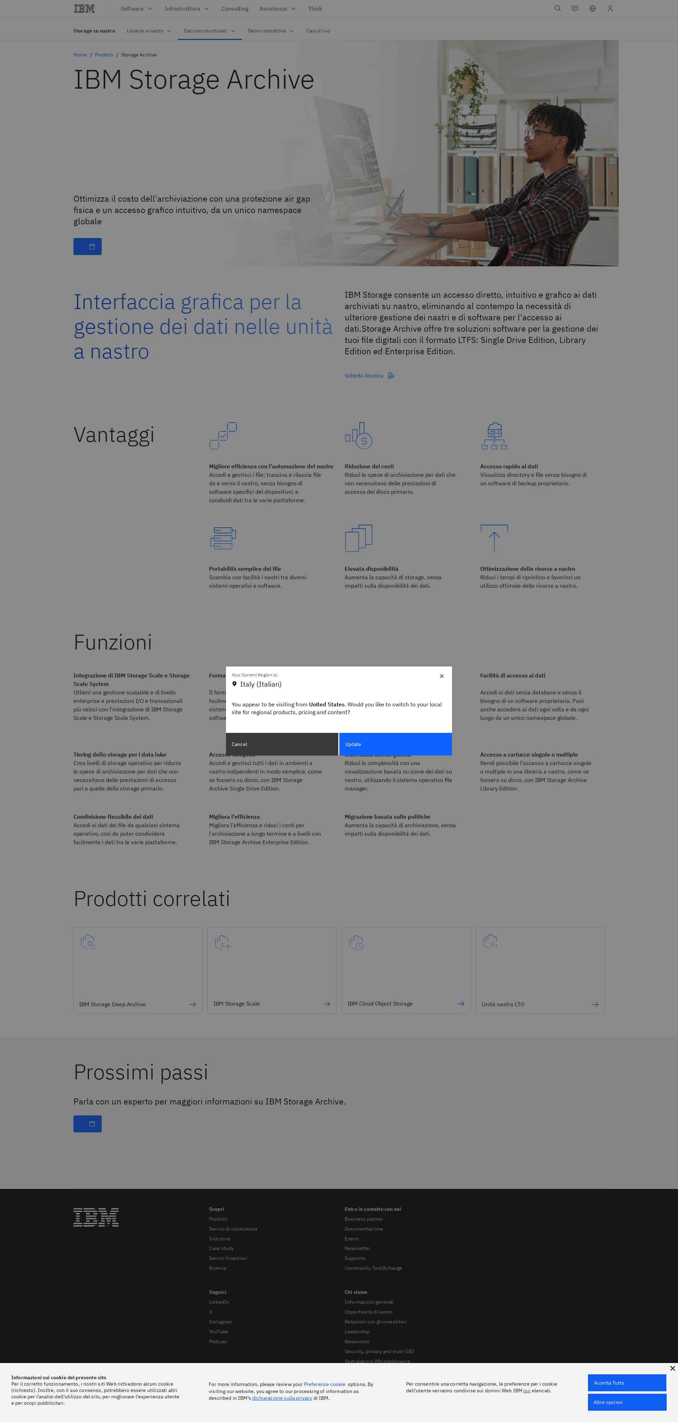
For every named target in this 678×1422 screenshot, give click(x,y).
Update (353, 744)
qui (526, 1390)
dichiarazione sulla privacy (282, 1398)
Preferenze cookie (325, 1384)
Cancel (239, 744)
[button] (672, 1368)
